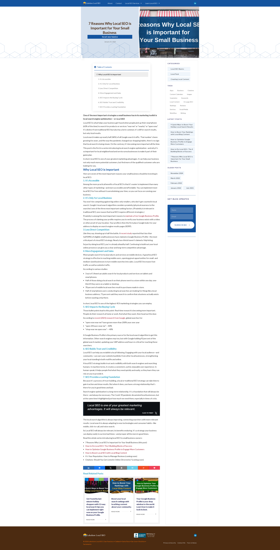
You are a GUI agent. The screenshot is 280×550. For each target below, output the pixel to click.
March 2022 (175, 178)
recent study (126, 233)
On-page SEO (188, 102)
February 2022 (176, 183)
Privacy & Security (169, 543)
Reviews (183, 105)
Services (173, 109)
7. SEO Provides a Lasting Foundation (112, 107)
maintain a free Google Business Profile (142, 216)
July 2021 (190, 188)
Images (189, 94)
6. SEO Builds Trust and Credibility (111, 102)
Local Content (175, 102)
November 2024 (177, 173)
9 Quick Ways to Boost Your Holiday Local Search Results (182, 126)
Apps (171, 90)
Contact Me (181, 543)
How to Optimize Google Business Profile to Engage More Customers (114, 449)
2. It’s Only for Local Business (109, 84)
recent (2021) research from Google (109, 318)
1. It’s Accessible (104, 79)
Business (180, 90)
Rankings (173, 105)
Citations (191, 90)
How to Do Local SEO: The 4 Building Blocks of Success (108, 446)
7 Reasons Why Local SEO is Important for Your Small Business (182, 159)
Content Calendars (176, 94)
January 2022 (176, 188)
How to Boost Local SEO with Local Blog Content (106, 453)
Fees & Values (192, 543)
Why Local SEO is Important (109, 74)
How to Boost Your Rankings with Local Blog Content (182, 133)
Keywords (184, 98)
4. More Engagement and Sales (109, 93)
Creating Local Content (180, 79)
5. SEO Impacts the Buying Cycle (110, 98)
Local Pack (175, 74)
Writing (183, 113)
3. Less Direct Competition (108, 88)
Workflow (173, 113)
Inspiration (173, 98)
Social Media (184, 109)
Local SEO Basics (110, 37)
